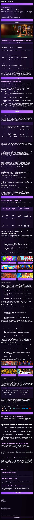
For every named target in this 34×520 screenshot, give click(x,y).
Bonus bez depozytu (4, 502)
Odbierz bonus (17, 22)
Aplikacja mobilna (3, 500)
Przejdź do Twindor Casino (17, 492)
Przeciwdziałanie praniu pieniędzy (6, 508)
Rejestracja (2, 499)
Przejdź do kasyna (17, 19)
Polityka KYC (3, 506)
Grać (9, 262)
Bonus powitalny (3, 501)
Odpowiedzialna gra (4, 507)
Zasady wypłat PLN (4, 509)
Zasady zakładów (3, 510)
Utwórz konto (17, 111)
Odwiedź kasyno (17, 517)
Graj (8, 366)
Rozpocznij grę (17, 78)
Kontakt (2, 513)
